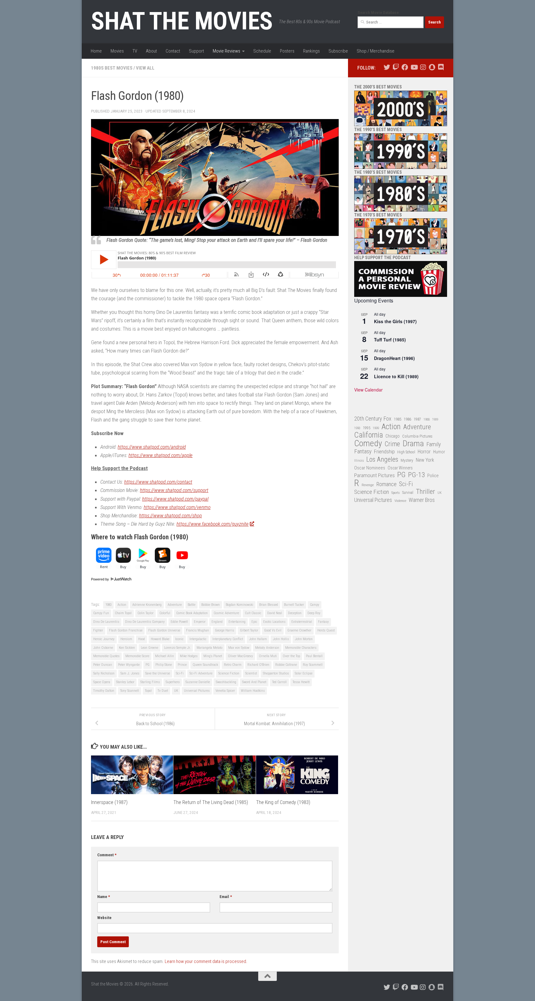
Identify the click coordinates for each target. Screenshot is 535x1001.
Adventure (174, 605)
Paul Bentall (314, 656)
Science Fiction (228, 673)
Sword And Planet (254, 682)
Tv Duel (163, 691)
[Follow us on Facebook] (405, 67)
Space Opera (101, 682)
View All (145, 68)
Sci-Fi (180, 673)
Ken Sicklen (127, 648)
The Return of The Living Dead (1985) (210, 802)
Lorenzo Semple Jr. (177, 648)
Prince (182, 665)
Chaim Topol (123, 613)
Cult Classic (253, 613)
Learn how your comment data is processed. (206, 961)
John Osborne (103, 648)
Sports (395, 492)
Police (433, 475)
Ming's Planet (212, 656)
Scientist (251, 673)
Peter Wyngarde (129, 665)
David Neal (274, 613)
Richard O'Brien (258, 665)
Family (433, 444)
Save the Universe (157, 673)
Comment (106, 855)
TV (135, 51)
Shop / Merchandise (375, 51)
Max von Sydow (238, 648)
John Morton (304, 639)
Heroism (126, 639)
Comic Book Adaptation (192, 613)
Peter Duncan (102, 665)
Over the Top (291, 656)
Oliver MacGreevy (240, 656)
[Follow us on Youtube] (414, 67)
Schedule (262, 51)
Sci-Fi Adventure (200, 673)
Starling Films (150, 682)
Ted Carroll (279, 682)
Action (121, 605)
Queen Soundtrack (205, 665)
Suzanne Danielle (197, 682)
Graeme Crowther (299, 630)
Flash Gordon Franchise (125, 630)
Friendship (384, 452)
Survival (407, 492)
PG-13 (416, 475)
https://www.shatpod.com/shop (170, 515)
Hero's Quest (326, 630)
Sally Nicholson (104, 673)
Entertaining (237, 622)
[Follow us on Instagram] (423, 67)
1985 (397, 419)
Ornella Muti (268, 656)
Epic (254, 622)
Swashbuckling (226, 682)
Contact (173, 51)
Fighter (98, 630)
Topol (148, 691)
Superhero (173, 682)
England (217, 622)
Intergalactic (198, 639)
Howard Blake (160, 639)
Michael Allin (164, 656)
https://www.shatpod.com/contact (158, 482)
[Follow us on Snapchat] (431, 67)
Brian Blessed (268, 605)
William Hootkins (253, 691)
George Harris (224, 630)
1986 (407, 419)
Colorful (164, 613)
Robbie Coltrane (286, 665)
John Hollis (281, 639)
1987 (417, 419)
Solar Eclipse (303, 673)
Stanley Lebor (125, 682)
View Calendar (368, 390)
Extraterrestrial (301, 622)
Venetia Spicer (225, 691)
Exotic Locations (274, 622)
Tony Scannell (129, 691)
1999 (376, 428)
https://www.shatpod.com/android (152, 447)
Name (103, 896)
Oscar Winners (400, 467)
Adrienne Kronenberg (147, 605)
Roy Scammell (313, 665)
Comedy (368, 443)
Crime (392, 444)
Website (104, 917)
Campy (314, 605)
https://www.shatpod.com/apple (160, 455)
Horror (424, 452)
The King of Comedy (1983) (283, 802)
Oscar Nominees (369, 468)
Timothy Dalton (103, 691)
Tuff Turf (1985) (390, 339)
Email (226, 896)
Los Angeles (382, 459)
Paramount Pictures (374, 475)
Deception (295, 613)
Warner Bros (422, 500)
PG (148, 665)
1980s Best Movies (112, 68)
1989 (435, 419)
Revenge (368, 485)
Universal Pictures (197, 691)
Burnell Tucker (294, 605)
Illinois (359, 461)
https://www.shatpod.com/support (174, 490)
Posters (287, 51)
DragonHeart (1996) (394, 358)
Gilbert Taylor (249, 630)
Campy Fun (101, 613)
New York (425, 460)
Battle (191, 605)
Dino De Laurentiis (106, 622)
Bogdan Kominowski (239, 605)
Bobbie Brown (210, 605)
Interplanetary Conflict (227, 639)
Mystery (407, 460)
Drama (413, 443)
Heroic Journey (104, 639)
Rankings (311, 51)
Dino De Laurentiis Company (145, 622)
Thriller (425, 491)
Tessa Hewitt (301, 682)
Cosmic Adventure (226, 613)
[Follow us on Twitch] (396, 67)
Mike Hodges (189, 656)
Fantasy (323, 622)
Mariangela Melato (209, 648)
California (368, 435)
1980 (108, 605)
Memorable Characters (300, 648)
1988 (427, 419)
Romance (386, 484)
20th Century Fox (372, 418)
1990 (357, 428)
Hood (141, 639)
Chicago (392, 436)
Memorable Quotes (106, 656)
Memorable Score (137, 656)
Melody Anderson (267, 648)
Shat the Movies (182, 21)
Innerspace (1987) (109, 802)
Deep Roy (313, 613)
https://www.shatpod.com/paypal (175, 499)
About (151, 51)
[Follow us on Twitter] (387, 67)
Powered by (100, 579)
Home (96, 51)
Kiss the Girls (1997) (395, 321)
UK (176, 691)
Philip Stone (163, 665)
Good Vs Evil (272, 630)
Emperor (200, 622)
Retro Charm (232, 665)
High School (406, 452)
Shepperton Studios (276, 673)
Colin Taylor (145, 613)
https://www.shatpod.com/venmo (177, 507)
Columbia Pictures (417, 436)
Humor (439, 451)
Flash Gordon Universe (164, 630)
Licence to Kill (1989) (396, 376)
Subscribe (338, 51)
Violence (400, 500)
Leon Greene (149, 648)
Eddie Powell (179, 622)
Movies (117, 51)
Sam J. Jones (129, 673)
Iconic (179, 639)
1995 (366, 428)
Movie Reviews (226, 51)
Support (196, 51)
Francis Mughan (197, 630)
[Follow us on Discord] (440, 67)
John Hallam (258, 639)
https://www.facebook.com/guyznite (212, 524)
